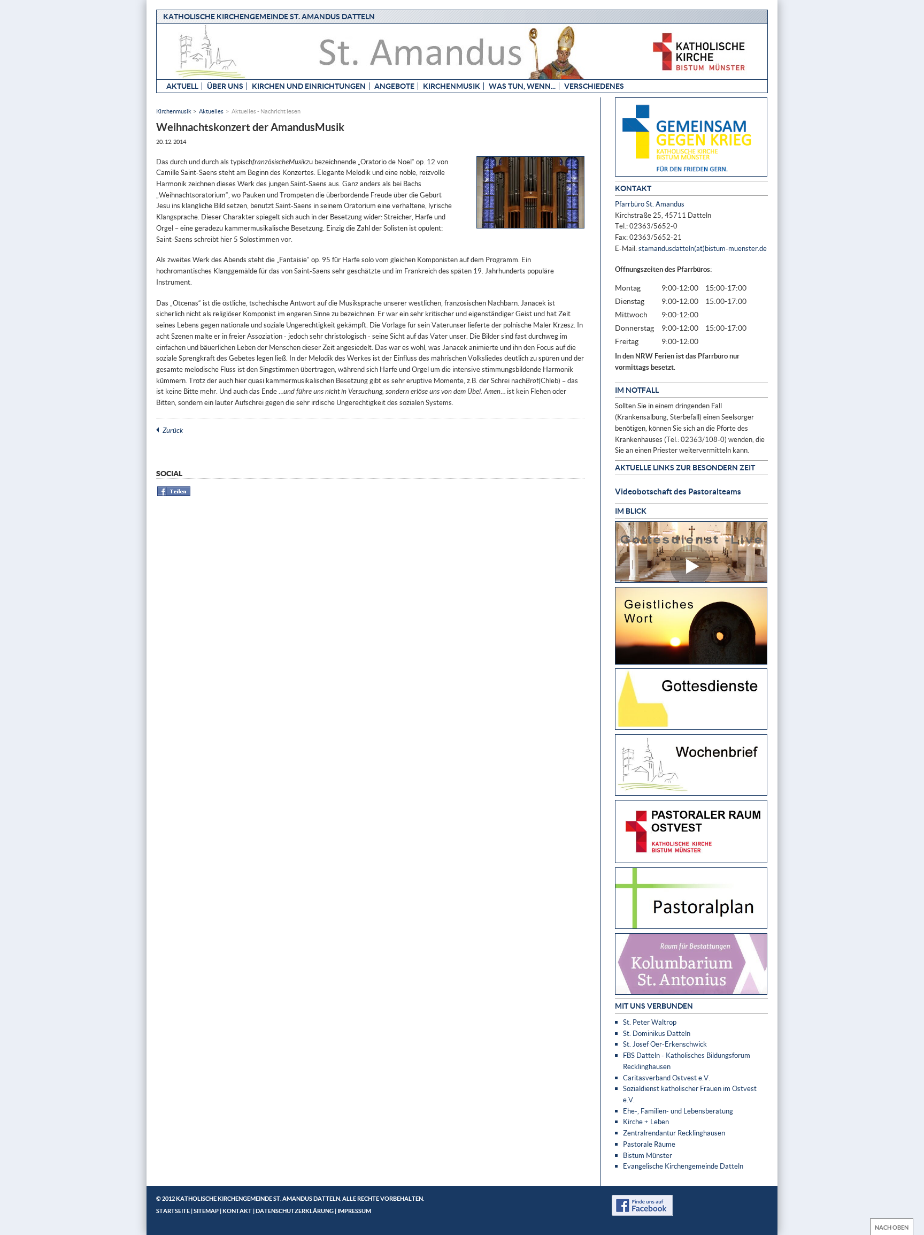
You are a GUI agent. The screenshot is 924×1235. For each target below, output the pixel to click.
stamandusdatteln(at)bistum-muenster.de (702, 248)
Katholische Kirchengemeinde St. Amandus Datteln (269, 16)
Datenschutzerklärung (295, 1210)
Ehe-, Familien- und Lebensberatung (678, 1111)
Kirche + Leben (646, 1121)
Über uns (225, 85)
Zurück (173, 430)
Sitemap (206, 1210)
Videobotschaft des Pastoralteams (678, 491)
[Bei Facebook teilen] (174, 494)
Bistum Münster (647, 1155)
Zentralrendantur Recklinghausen (674, 1133)
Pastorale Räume (649, 1144)
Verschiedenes (594, 85)
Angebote (394, 85)
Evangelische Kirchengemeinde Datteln (683, 1166)
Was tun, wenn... (522, 85)
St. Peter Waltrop (649, 1022)
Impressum (354, 1210)
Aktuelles (211, 111)
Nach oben (891, 1227)
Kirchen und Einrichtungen (309, 85)
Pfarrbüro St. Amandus (649, 204)
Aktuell (182, 85)
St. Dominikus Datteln (656, 1033)
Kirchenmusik (451, 85)
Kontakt (237, 1210)
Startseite (173, 1210)
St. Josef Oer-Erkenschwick (665, 1044)
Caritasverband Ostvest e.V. (666, 1077)
